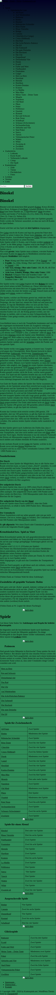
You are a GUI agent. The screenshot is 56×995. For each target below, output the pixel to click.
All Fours (19, 12)
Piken (18, 104)
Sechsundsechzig (23, 125)
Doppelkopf (21, 57)
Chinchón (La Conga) (25, 36)
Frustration (20, 71)
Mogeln (19, 97)
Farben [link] (38, 207)
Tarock (18, 135)
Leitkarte (14, 153)
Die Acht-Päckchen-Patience (13, 696)
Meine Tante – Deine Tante (27, 95)
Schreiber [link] (30, 342)
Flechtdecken (15, 172)
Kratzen (19, 88)
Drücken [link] (18, 330)
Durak (18, 62)
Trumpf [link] (44, 261)
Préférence (20, 109)
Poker (18, 106)
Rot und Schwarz (23, 116)
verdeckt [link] (46, 242)
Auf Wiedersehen (23, 15)
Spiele (7, 8)
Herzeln (19, 81)
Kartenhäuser (10, 165)
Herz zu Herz (21, 76)
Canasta (19, 34)
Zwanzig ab (20, 144)
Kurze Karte (15, 156)
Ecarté (18, 64)
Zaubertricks (10, 151)
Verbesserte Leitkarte (19, 158)
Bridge (18, 31)
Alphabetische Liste (18, 10)
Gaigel (18, 74)
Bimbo (18, 20)
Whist (18, 142)
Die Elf (19, 45)
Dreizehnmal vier (8, 678)
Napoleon (20, 99)
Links (7, 181)
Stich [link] (20, 254)
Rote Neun (20, 118)
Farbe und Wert (22, 66)
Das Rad (19, 41)
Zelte (12, 167)
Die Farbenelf (21, 48)
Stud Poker (20, 130)
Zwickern (20, 149)
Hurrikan (19, 83)
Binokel (19, 22)
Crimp (13, 160)
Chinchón (5, 747)
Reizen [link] (42, 284)
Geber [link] (6, 233)
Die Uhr (19, 55)
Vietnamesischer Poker (25, 137)
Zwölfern (19, 146)
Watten (18, 139)
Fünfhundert (21, 69)
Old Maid (20, 102)
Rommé (19, 113)
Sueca (18, 132)
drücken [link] (4, 328)
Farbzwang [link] (15, 353)
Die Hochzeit (21, 52)
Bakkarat (19, 17)
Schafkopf (20, 120)
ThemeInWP (12, 994)
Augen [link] (33, 288)
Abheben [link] (38, 235)
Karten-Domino (22, 85)
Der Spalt (14, 163)
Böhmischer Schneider (25, 24)
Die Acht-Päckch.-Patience (27, 43)
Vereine (8, 179)
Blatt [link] (25, 209)
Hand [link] (5, 337)
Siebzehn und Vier (23, 127)
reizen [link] (12, 293)
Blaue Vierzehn (22, 29)
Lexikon (8, 177)
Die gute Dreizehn (23, 50)
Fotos (12, 174)
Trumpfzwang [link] (38, 353)
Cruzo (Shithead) (23, 38)
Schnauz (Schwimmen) (25, 123)
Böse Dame (20, 27)
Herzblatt (19, 78)
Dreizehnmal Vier (23, 59)
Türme (13, 170)
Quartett (19, 111)
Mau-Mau (20, 92)
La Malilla (20, 90)
